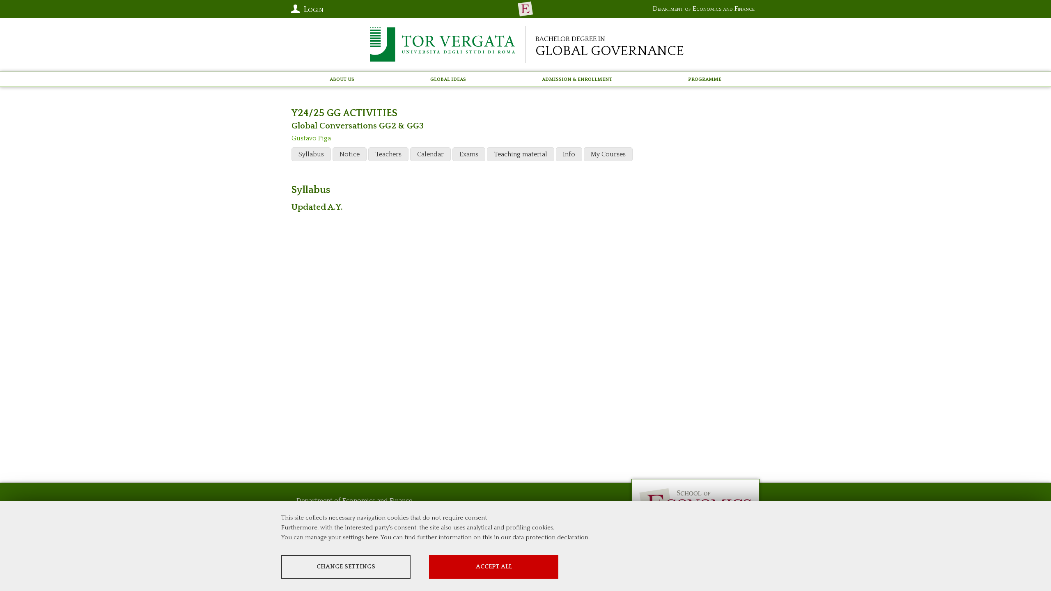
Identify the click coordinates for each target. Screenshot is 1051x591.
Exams (468, 154)
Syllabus (311, 154)
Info (569, 154)
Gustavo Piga (311, 138)
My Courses (608, 154)
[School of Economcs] (525, 9)
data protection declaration (550, 537)
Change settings (346, 566)
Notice (350, 154)
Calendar (430, 154)
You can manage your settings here (329, 537)
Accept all (494, 566)
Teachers (388, 154)
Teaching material (520, 154)
